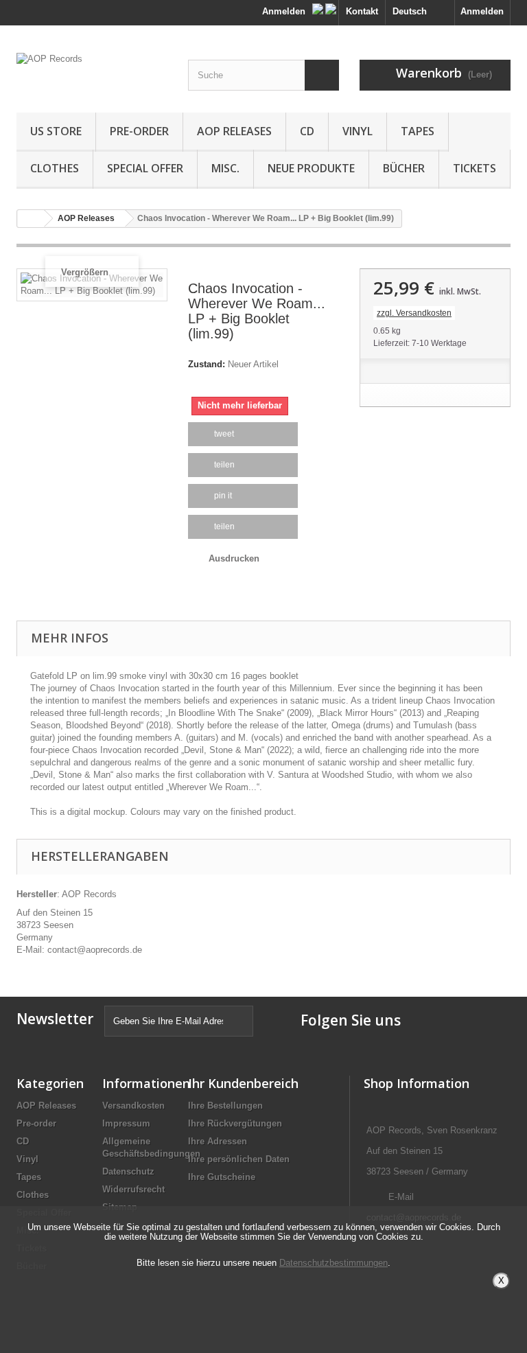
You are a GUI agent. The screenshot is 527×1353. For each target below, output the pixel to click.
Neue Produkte (311, 168)
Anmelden (482, 11)
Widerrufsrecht (133, 1189)
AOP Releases (234, 131)
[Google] (330, 6)
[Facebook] (318, 6)
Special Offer (145, 168)
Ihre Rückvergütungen (235, 1123)
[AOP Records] (91, 74)
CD (307, 131)
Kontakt (362, 11)
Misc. (225, 168)
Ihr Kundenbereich (243, 1083)
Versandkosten (133, 1105)
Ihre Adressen (217, 1141)
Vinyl (357, 131)
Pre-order (139, 131)
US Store (56, 131)
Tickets (474, 168)
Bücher (404, 168)
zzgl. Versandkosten (414, 313)
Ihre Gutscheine (221, 1177)
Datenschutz (128, 1171)
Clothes (54, 168)
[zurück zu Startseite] (31, 218)
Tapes (417, 131)
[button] (243, 434)
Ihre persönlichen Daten (239, 1159)
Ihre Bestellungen (225, 1105)
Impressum (126, 1123)
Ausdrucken (234, 558)
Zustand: (206, 364)
